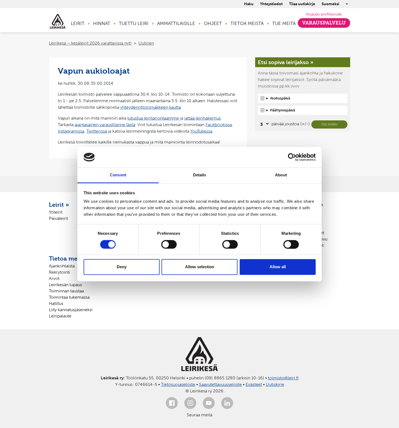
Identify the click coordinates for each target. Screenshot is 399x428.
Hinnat (101, 23)
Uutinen (146, 43)
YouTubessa (201, 131)
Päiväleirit (58, 218)
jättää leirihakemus (202, 118)
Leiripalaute (60, 315)
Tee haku (329, 124)
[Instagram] (190, 403)
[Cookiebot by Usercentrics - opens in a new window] (292, 157)
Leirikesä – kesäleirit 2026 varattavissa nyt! (90, 43)
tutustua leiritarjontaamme (153, 118)
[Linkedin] (227, 403)
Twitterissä (96, 131)
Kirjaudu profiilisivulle (324, 14)
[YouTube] (209, 403)
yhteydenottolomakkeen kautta (150, 107)
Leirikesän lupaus (65, 284)
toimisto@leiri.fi (283, 377)
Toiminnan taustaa (66, 290)
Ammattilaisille (176, 23)
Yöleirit (55, 212)
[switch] (169, 244)
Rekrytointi (59, 272)
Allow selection (199, 267)
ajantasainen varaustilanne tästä (105, 124)
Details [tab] (199, 175)
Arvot (54, 278)
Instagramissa (71, 131)
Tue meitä (284, 23)
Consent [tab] (118, 175)
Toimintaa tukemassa (69, 297)
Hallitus (56, 303)
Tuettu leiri (133, 23)
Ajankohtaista (62, 265)
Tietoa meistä (247, 23)
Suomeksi (330, 4)
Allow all (278, 267)
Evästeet (254, 384)
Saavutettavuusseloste (220, 384)
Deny (121, 267)
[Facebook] (172, 403)
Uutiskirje (275, 384)
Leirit (77, 23)
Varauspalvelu (324, 23)
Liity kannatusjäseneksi (71, 309)
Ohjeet (213, 23)
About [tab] (281, 175)
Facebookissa (218, 124)
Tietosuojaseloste (178, 384)
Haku (249, 4)
